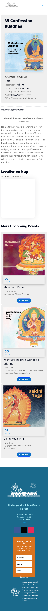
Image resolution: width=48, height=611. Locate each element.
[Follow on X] (24, 530)
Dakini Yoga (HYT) (14, 438)
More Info (24, 300)
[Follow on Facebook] (17, 530)
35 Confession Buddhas (16, 76)
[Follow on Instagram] (31, 530)
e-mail (24, 522)
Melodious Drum (14, 287)
